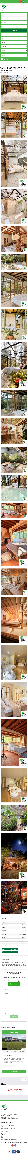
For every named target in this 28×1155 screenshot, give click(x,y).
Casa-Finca (14, 1032)
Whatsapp (15, 984)
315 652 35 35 (9, 1134)
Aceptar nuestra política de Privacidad (14, 1014)
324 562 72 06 (9, 1128)
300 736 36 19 (9, 1131)
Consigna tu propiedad (6, 2)
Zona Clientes (15, 2)
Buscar (15, 30)
